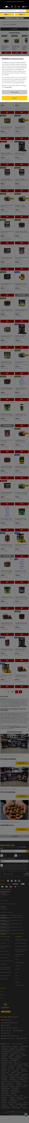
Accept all (14, 98)
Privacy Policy (8, 87)
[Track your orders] (12, 6)
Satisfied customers (20, 1)
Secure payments (13, 1)
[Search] (27, 10)
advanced (21, 10)
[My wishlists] (15, 6)
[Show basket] (19, 6)
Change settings (14, 92)
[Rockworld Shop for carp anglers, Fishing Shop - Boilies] (6, 7)
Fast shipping (7, 1)
